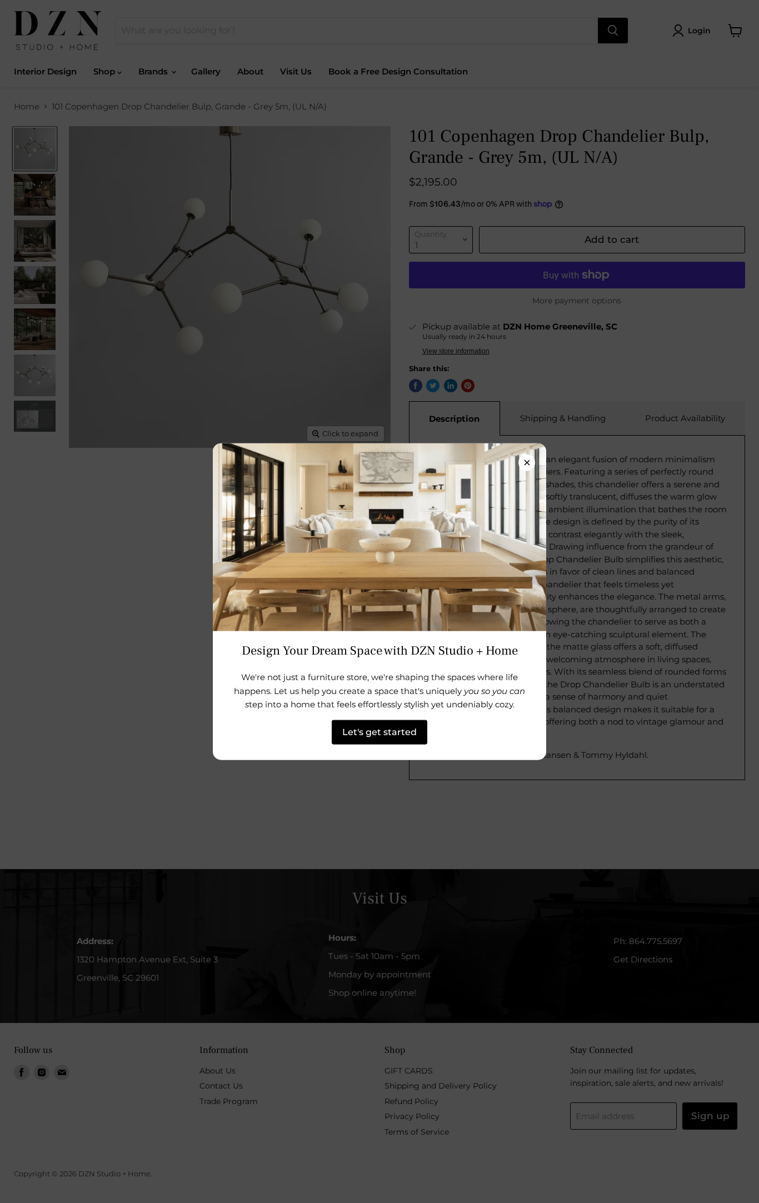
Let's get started (379, 731)
